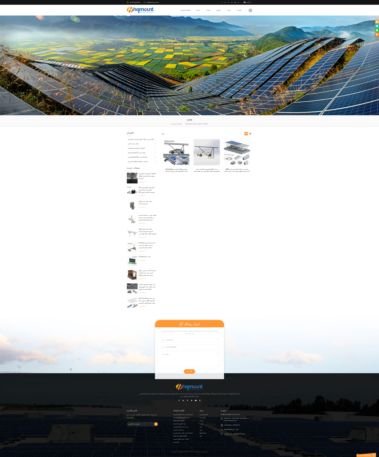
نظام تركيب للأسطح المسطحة (136, 153)
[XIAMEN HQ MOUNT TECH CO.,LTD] (140, 10)
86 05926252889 (229, 430)
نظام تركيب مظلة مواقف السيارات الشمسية (141, 139)
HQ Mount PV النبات (144, 257)
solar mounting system (180, 436)
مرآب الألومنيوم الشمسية (179, 424)
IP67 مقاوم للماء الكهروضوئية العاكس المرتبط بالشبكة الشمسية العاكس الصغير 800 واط (147, 190)
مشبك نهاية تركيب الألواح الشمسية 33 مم (145, 202)
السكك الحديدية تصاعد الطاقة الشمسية (183, 415)
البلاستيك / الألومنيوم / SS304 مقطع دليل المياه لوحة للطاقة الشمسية (147, 176)
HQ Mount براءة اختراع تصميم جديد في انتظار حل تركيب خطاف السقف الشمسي (147, 245)
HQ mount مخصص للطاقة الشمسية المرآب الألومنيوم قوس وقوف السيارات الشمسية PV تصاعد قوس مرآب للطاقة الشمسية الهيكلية (176, 170)
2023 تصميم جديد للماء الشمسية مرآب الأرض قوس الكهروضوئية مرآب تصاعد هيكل (237, 170)
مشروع (219, 10)
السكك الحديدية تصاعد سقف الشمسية (182, 433)
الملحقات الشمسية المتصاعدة (136, 148)
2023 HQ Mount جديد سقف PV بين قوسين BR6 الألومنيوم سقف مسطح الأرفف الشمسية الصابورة (147, 300)
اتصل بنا (239, 10)
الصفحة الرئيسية (185, 10)
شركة (198, 10)
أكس (201, 436)
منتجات (208, 10)
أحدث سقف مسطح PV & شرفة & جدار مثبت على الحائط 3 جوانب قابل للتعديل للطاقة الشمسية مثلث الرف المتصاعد (147, 273)
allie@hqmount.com (153, 2)
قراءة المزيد (142, 182)
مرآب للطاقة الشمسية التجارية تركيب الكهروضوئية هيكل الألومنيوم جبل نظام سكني (207, 170)
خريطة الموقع (203, 433)
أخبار (201, 427)
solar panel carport (178, 421)
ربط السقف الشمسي (178, 430)
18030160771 (236, 425)
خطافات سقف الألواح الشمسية (181, 439)
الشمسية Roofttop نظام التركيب (137, 157)
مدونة (229, 10)
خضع (188, 371)
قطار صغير (176, 442)
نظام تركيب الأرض (133, 144)
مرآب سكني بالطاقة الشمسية (180, 427)
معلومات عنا (203, 418)
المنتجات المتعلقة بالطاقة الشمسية (138, 161)
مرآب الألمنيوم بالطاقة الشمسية (181, 418)
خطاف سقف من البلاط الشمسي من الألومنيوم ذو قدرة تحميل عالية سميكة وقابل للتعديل (148, 217)
